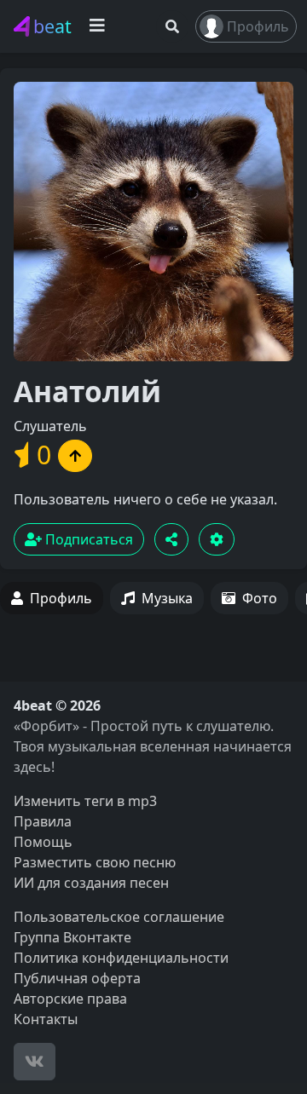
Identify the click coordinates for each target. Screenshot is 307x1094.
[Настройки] (217, 539)
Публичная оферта (77, 978)
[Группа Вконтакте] (34, 1061)
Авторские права (70, 998)
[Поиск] (172, 26)
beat (52, 26)
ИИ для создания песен (91, 882)
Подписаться (87, 539)
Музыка (167, 598)
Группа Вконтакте (72, 937)
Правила (43, 821)
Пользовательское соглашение (119, 916)
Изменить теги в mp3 (85, 801)
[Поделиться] (171, 539)
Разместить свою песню (95, 862)
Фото (259, 598)
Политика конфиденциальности (121, 957)
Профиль (258, 26)
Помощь (43, 841)
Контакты (46, 1019)
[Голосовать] (75, 456)
